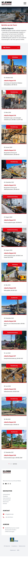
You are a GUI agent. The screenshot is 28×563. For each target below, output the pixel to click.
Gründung (15, 57)
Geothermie (14, 298)
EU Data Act (7, 546)
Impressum (13, 550)
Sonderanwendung (12, 197)
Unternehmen (6, 495)
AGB (18, 550)
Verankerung (14, 92)
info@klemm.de (9, 514)
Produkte (5, 496)
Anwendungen (7, 500)
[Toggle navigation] (26, 3)
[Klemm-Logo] (5, 3)
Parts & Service (7, 498)
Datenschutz (22, 546)
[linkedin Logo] (3, 483)
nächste (15, 464)
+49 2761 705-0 (9, 517)
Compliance (14, 546)
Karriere (5, 504)
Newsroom (6, 502)
